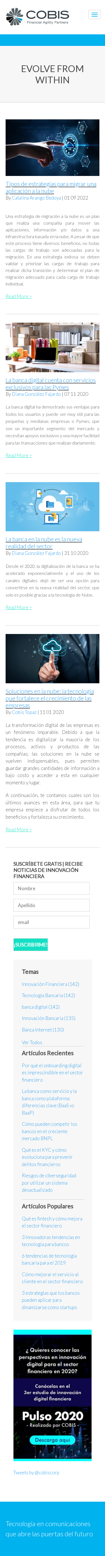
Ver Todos (32, 1042)
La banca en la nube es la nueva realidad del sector (44, 542)
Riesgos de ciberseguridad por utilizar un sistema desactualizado (49, 1183)
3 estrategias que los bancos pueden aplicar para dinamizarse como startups (51, 1300)
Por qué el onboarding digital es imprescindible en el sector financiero (52, 1072)
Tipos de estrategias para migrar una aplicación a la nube (51, 187)
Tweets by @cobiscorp (36, 1472)
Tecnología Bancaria (48, 995)
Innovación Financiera (50, 984)
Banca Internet (43, 1030)
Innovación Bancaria (48, 1018)
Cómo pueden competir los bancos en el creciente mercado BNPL (49, 1131)
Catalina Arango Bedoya (36, 198)
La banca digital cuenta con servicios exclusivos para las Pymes (51, 383)
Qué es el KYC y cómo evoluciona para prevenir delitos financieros (47, 1157)
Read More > (19, 296)
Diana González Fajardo (36, 394)
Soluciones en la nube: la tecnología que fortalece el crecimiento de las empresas (50, 698)
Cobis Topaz (24, 712)
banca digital (41, 1007)
